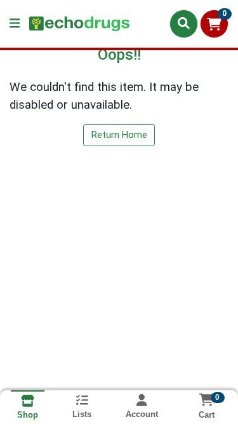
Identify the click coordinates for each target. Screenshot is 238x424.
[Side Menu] (15, 24)
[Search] (184, 23)
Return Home (119, 134)
